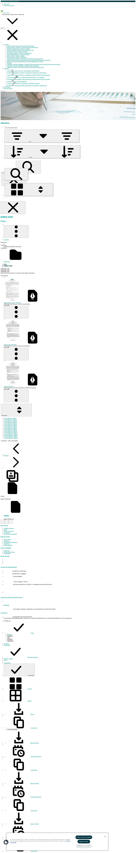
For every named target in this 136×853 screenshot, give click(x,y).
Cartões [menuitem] (29, 689)
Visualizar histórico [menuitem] (36, 756)
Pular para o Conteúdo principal (10, 1)
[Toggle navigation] (1, 42)
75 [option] (10, 438)
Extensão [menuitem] (10, 639)
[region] (57, 841)
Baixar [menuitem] (32, 714)
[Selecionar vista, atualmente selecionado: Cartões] (28, 189)
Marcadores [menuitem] (10, 641)
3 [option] (10, 421)
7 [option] (10, 426)
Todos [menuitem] (32, 633)
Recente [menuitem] (9, 634)
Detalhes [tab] (6, 239)
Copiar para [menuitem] (34, 728)
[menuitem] (6, 4)
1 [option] (10, 418)
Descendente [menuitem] (31, 675)
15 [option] (10, 432)
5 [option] (10, 424)
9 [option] (10, 429)
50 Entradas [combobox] (4, 415)
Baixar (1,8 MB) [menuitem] (35, 824)
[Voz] (6, 522)
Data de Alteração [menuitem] (32, 657)
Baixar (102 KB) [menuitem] (35, 783)
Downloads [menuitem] (7, 645)
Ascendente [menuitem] (7, 663)
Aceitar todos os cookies (83, 837)
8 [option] (10, 428)
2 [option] (10, 419)
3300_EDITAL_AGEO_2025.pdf (12, 302)
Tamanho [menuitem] (6, 643)
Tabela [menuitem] (29, 701)
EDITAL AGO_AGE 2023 (10, 344)
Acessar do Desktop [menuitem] (12, 729)
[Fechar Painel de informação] (13, 207)
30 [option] (10, 435)
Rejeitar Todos (83, 841)
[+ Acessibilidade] (10, 522)
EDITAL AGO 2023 (8, 386)
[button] (6, 842)
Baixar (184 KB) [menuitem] (35, 743)
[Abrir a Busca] (16, 174)
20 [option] (10, 434)
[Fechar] (105, 836)
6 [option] (10, 425)
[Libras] (2, 522)
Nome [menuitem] (5, 660)
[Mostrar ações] (16, 231)
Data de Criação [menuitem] (8, 658)
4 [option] (10, 422)
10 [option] (10, 431)
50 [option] (10, 436)
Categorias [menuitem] (10, 636)
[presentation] (69, 4)
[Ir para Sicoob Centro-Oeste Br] (5, 13)
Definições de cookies (83, 845)
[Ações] (16, 312)
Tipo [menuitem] (9, 637)
